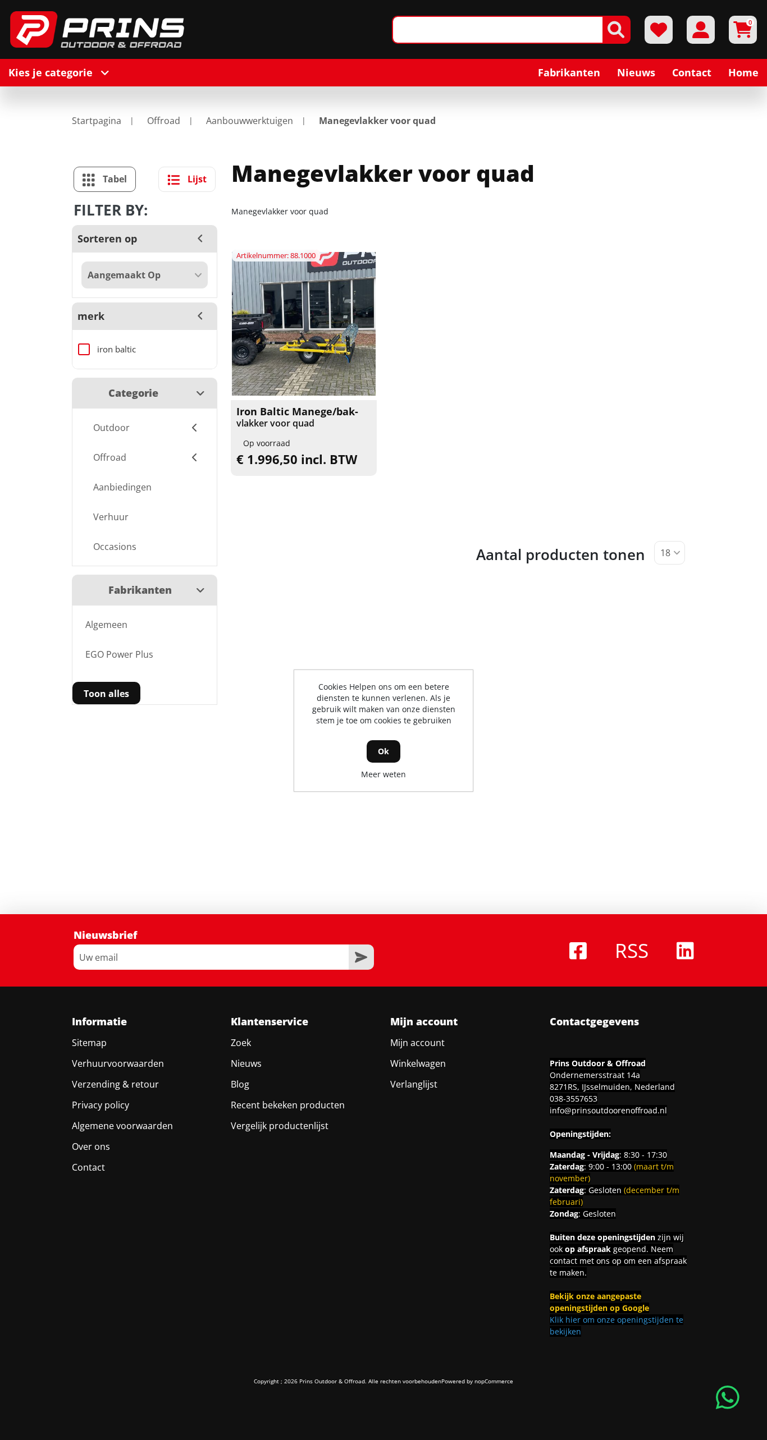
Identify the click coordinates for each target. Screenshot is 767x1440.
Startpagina (96, 120)
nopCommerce (493, 1381)
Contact (88, 1167)
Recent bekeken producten (288, 1105)
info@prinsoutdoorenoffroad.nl (608, 1110)
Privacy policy (100, 1105)
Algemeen (106, 624)
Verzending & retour (115, 1084)
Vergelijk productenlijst (279, 1126)
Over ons (91, 1146)
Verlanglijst (413, 1084)
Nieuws (246, 1063)
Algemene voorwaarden (122, 1126)
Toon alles (106, 693)
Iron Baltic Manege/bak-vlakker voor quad (297, 417)
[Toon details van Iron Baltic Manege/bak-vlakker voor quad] (304, 324)
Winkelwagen (418, 1063)
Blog (240, 1084)
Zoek (241, 1043)
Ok (383, 751)
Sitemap (89, 1043)
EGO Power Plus (119, 654)
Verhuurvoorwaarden (118, 1063)
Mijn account (417, 1043)
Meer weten (383, 774)
